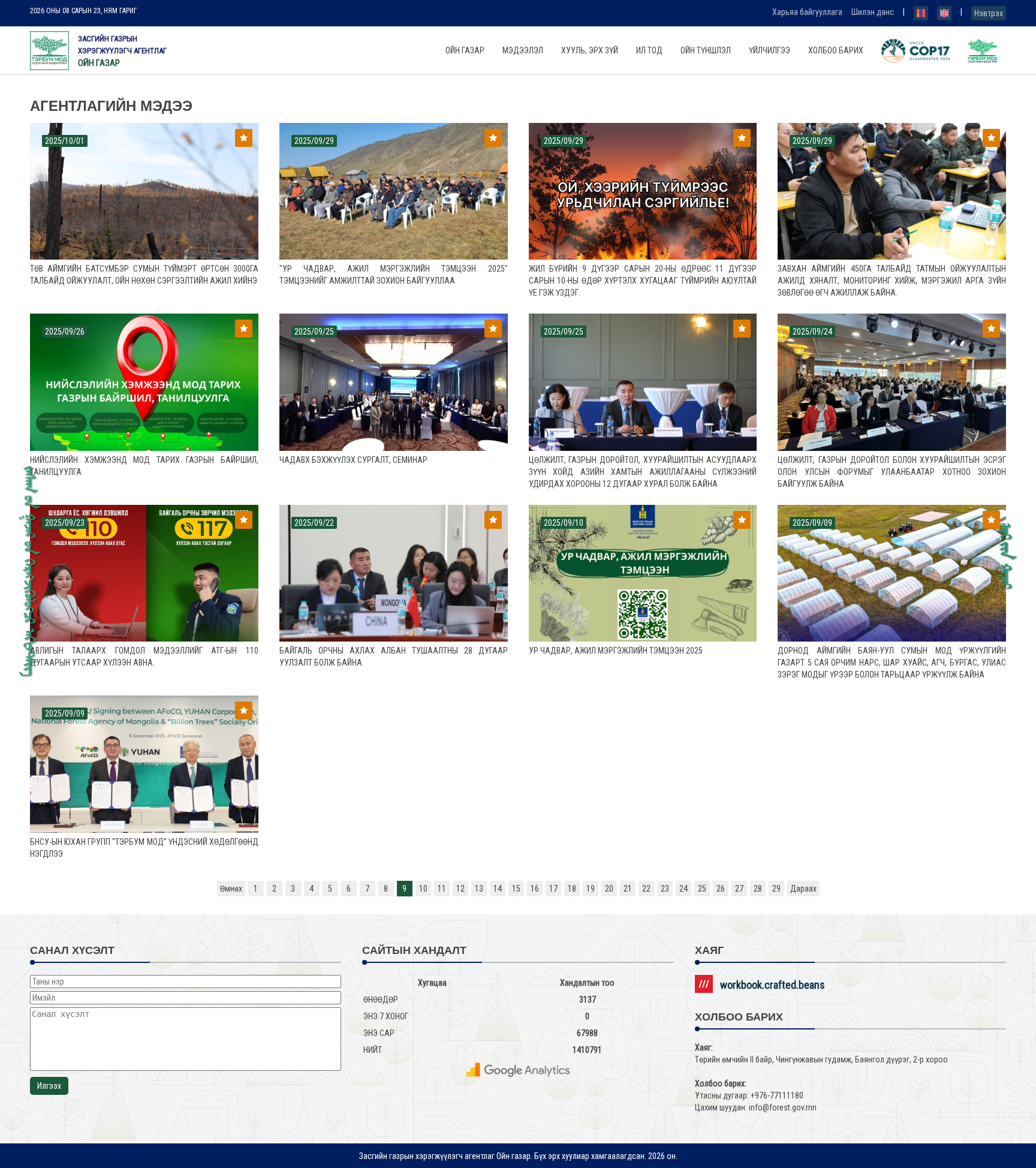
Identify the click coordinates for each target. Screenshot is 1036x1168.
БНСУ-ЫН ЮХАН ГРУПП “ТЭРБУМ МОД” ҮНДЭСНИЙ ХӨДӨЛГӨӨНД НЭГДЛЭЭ (144, 848)
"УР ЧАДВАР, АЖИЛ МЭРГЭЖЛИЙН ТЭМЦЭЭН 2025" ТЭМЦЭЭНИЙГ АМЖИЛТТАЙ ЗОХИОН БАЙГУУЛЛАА (393, 274)
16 (535, 888)
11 (442, 888)
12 (460, 888)
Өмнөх (231, 888)
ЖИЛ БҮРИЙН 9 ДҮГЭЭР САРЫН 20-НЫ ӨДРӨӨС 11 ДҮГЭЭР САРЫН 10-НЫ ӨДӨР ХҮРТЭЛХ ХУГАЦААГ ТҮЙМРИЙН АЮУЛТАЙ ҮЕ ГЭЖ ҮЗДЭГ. (643, 280)
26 (720, 888)
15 (516, 888)
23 (665, 888)
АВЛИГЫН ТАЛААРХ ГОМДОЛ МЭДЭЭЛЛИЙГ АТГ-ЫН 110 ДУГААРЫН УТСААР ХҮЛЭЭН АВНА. (144, 656)
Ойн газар (464, 50)
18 (572, 888)
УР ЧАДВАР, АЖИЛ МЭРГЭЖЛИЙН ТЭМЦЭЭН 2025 (616, 650)
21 (628, 888)
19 (590, 888)
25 (702, 888)
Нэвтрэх (988, 13)
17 (553, 888)
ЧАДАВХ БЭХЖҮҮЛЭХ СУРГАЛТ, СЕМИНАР (353, 460)
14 (497, 888)
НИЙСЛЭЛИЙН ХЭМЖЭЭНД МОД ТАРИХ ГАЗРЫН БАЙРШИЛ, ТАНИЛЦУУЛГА (144, 466)
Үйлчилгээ (769, 50)
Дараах (803, 888)
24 (683, 888)
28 (758, 888)
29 (776, 888)
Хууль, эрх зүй (589, 50)
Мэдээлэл (522, 50)
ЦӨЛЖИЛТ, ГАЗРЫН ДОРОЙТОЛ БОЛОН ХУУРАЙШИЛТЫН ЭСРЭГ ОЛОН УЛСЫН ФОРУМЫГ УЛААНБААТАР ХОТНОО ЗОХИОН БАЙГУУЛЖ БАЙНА (892, 472)
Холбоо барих (835, 50)
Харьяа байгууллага (807, 12)
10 (423, 888)
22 (646, 888)
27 (739, 888)
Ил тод (649, 50)
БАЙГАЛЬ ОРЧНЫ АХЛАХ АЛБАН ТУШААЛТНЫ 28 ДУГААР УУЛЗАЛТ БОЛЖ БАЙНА (393, 656)
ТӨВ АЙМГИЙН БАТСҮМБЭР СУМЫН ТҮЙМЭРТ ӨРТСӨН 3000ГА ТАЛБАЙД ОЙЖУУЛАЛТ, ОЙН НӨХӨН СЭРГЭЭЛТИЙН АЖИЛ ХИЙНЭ (144, 274)
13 (479, 888)
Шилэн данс (872, 12)
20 (609, 888)
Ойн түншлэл (705, 50)
